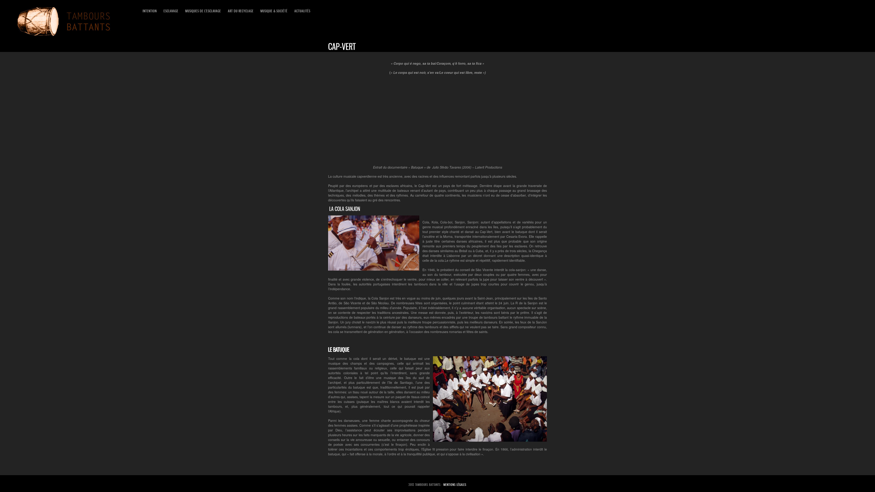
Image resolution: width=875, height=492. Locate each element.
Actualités (302, 11)
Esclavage (171, 11)
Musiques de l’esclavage (203, 11)
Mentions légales (454, 485)
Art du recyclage (241, 11)
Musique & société (274, 11)
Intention (150, 11)
